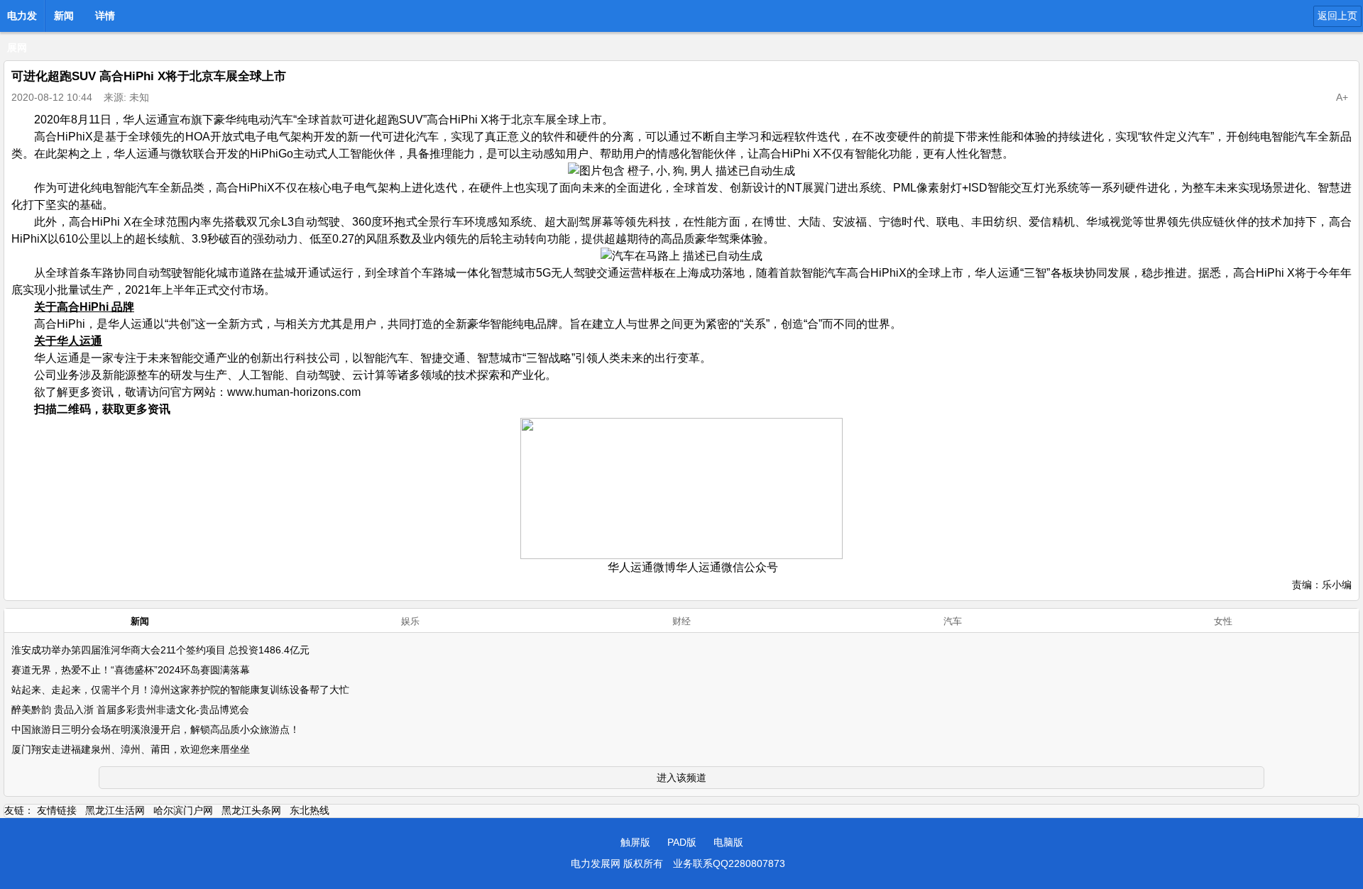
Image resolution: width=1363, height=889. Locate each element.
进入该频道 (681, 777)
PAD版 (681, 842)
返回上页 (1337, 15)
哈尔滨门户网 (183, 810)
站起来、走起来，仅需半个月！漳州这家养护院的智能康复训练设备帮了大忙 (180, 689)
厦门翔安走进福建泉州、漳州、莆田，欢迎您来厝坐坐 (130, 749)
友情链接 (57, 810)
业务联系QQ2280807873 (729, 863)
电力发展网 (22, 20)
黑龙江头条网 (251, 810)
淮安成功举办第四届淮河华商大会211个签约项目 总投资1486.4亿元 (160, 650)
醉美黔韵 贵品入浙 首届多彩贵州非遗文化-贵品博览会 (130, 709)
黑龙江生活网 (115, 810)
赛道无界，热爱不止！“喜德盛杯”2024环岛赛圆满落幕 (130, 669)
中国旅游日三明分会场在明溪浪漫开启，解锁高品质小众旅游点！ (155, 729)
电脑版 (728, 842)
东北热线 (309, 810)
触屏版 (635, 842)
